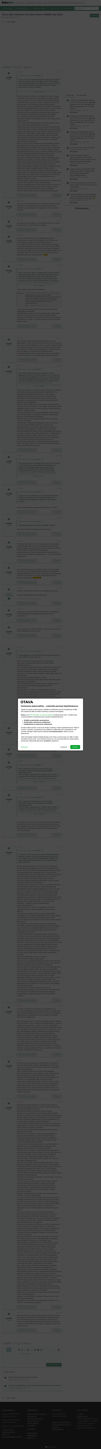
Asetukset (63, 747)
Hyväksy (75, 747)
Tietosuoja (24, 747)
